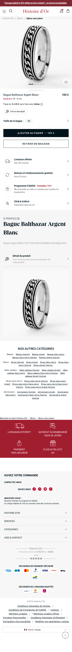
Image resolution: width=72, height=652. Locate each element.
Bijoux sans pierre (35, 18)
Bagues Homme (23, 354)
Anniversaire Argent (46, 392)
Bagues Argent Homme (49, 357)
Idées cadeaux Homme (29, 370)
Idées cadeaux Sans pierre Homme (42, 373)
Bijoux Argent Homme (43, 365)
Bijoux (20, 18)
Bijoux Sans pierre (48, 362)
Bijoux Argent (32, 362)
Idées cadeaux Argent (51, 370)
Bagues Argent (38, 354)
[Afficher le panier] (68, 11)
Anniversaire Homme (26, 392)
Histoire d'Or (8, 18)
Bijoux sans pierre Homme (36, 381)
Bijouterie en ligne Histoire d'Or (13, 418)
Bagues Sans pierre (55, 354)
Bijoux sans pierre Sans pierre (25, 384)
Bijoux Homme (17, 362)
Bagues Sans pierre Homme (24, 357)
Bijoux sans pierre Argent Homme (40, 387)
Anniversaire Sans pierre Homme (32, 395)
